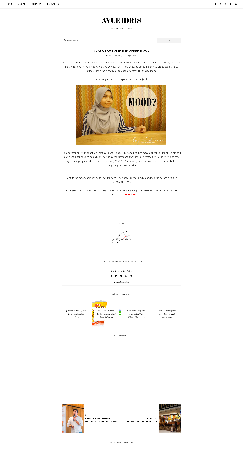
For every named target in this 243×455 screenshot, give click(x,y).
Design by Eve (128, 442)
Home (9, 4)
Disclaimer (53, 4)
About (21, 4)
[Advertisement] (121, 251)
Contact (36, 4)
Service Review (122, 282)
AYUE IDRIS (121, 20)
